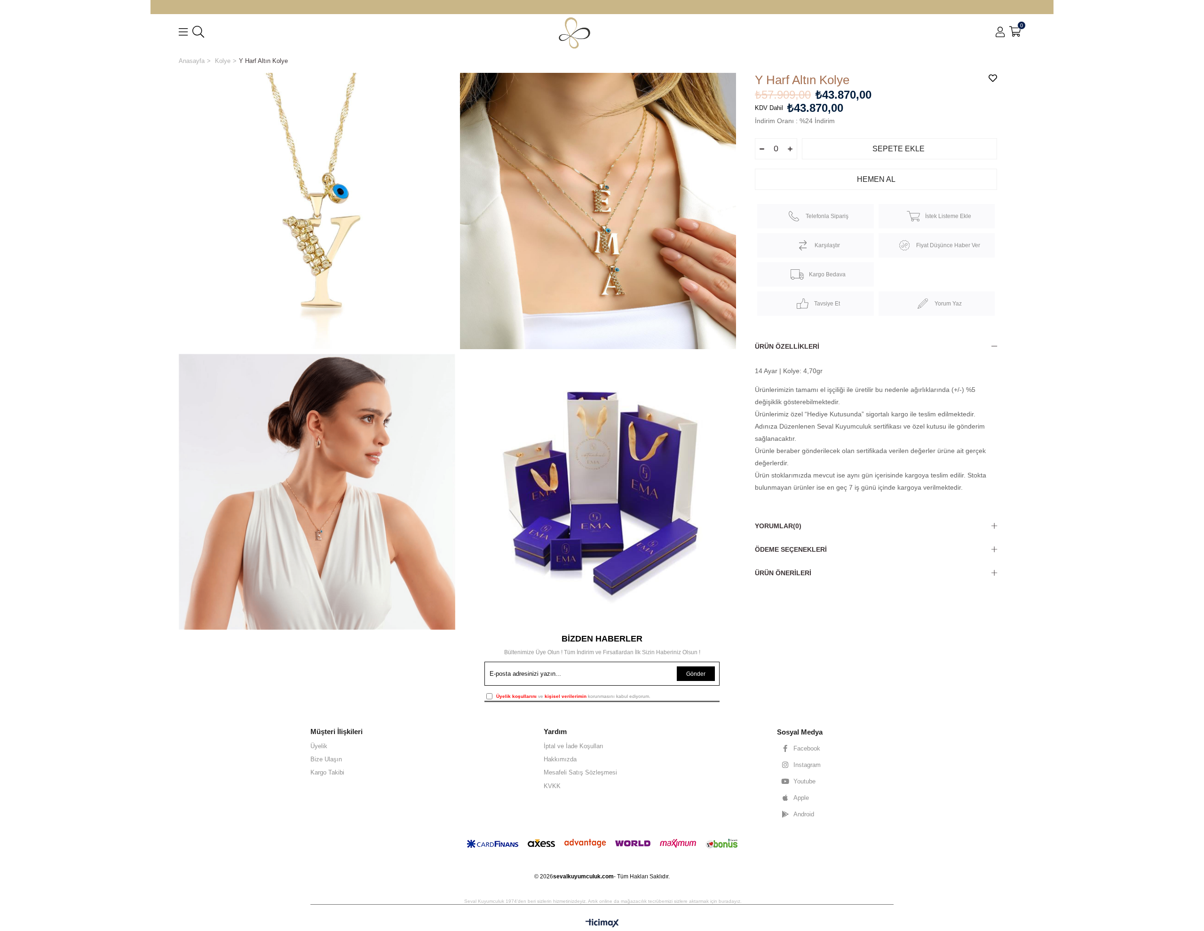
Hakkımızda (560, 759)
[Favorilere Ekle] (993, 78)
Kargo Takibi (327, 772)
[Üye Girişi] (1000, 32)
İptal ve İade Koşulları (573, 746)
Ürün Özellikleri (787, 346)
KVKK (552, 786)
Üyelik (318, 746)
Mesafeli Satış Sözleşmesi (580, 772)
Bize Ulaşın (326, 759)
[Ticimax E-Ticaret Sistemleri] (602, 924)
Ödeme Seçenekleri (791, 549)
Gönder (695, 674)
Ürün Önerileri (783, 573)
